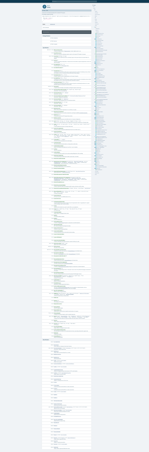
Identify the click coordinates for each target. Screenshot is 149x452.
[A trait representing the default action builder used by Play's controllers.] (95, 81)
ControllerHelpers (99, 70)
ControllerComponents (83, 112)
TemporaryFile (82, 95)
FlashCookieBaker (99, 111)
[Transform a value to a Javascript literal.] (95, 118)
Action (97, 37)
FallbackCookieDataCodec (101, 104)
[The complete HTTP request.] (95, 153)
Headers (97, 114)
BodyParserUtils (99, 63)
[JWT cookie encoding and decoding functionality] (95, 117)
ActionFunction (99, 43)
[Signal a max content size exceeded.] (95, 125)
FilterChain (98, 107)
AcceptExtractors (99, 34)
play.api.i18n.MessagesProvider (63, 287)
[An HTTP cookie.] (95, 71)
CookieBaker (98, 73)
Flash (97, 110)
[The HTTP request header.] (95, 155)
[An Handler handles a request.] (95, 113)
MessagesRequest (71, 250)
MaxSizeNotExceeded (100, 127)
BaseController (99, 59)
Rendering (98, 151)
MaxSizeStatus (99, 128)
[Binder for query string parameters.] (95, 147)
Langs (78, 162)
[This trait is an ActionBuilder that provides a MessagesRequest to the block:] (95, 131)
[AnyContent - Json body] (95, 51)
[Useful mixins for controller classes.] (95, 70)
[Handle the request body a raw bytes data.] (95, 150)
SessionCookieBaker (100, 165)
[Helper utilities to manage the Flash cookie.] (95, 111)
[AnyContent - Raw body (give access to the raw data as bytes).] (95, 55)
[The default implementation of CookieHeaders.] (95, 86)
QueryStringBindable (100, 147)
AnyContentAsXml (99, 57)
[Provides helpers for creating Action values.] (95, 39)
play (47, 5)
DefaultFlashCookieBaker (101, 88)
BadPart (70, 276)
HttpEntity (73, 316)
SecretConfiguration (80, 171)
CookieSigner (87, 188)
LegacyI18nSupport (71, 437)
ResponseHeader (99, 158)
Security (98, 162)
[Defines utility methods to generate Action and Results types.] (95, 59)
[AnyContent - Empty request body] (95, 48)
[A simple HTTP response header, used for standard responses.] (95, 158)
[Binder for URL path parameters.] (95, 143)
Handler (97, 113)
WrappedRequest (99, 169)
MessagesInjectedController (101, 137)
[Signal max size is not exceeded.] (95, 127)
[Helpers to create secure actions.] (95, 162)
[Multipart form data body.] (95, 141)
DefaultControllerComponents (100, 85)
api (49, 5)
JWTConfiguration (66, 172)
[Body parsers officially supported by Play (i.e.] (95, 144)
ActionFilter (98, 41)
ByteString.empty (70, 294)
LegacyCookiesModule (100, 120)
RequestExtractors (99, 154)
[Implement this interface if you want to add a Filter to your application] (95, 106)
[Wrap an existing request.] (95, 169)
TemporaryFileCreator (84, 293)
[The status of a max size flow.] (95, 128)
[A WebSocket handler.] (95, 168)
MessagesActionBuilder (100, 131)
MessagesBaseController (100, 134)
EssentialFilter (99, 103)
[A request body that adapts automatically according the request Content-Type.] (95, 47)
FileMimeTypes (57, 163)
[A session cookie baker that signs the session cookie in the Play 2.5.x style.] (95, 124)
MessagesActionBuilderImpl (101, 132)
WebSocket (98, 168)
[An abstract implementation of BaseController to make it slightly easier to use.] (95, 33)
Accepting (98, 36)
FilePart (58, 276)
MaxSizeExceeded (99, 125)
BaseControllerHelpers (100, 60)
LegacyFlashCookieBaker (100, 121)
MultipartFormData (99, 141)
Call (97, 66)
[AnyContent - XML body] (95, 57)
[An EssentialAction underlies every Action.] (95, 102)
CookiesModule (99, 80)
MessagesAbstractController (64, 266)
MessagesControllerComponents (100, 136)
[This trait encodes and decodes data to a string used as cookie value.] (95, 74)
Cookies (97, 78)
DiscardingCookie (99, 100)
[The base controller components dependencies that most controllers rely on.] (95, 69)
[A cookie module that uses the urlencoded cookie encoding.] (95, 120)
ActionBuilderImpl (99, 40)
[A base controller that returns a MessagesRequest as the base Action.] (95, 134)
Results (97, 161)
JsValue (66, 92)
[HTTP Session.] (95, 164)
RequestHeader (99, 155)
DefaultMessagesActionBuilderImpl (101, 92)
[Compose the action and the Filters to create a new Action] (95, 107)
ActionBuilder (61, 254)
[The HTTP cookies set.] (95, 78)
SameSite (66, 136)
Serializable (63, 360)
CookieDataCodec (99, 74)
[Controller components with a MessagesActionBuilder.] (95, 135)
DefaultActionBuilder (100, 81)
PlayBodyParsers (99, 144)
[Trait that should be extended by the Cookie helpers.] (95, 73)
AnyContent (98, 47)
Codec (97, 67)
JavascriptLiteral (99, 118)
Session (97, 164)
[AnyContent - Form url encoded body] (95, 50)
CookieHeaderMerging (100, 77)
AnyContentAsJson (99, 51)
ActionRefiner (99, 44)
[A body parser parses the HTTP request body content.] (95, 62)
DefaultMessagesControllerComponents (102, 94)
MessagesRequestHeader (100, 140)
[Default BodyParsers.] (95, 64)
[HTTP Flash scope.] (95, 110)
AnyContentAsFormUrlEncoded (101, 50)
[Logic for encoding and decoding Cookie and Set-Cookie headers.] (95, 76)
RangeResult (98, 148)
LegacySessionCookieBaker (101, 124)
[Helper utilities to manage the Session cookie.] (95, 165)
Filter (97, 106)
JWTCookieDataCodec (100, 117)
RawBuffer (98, 150)
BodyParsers (98, 64)
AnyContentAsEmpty (99, 48)
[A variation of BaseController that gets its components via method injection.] (95, 116)
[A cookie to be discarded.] (95, 100)
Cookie (97, 71)
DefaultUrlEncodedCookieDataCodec (101, 99)
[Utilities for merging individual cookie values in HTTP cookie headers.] (95, 77)
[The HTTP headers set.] (95, 114)
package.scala (52, 24)
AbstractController (100, 33)
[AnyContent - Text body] (95, 56)
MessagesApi (70, 162)
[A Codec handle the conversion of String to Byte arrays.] (95, 67)
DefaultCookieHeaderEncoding (100, 87)
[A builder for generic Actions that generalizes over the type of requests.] (95, 43)
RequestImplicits (99, 157)
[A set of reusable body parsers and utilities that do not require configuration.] (95, 63)
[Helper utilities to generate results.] (95, 161)
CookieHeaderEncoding (66, 372)
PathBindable (98, 143)
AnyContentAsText (99, 56)
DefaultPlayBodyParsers (100, 95)
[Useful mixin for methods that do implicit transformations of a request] (95, 157)
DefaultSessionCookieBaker (101, 97)
